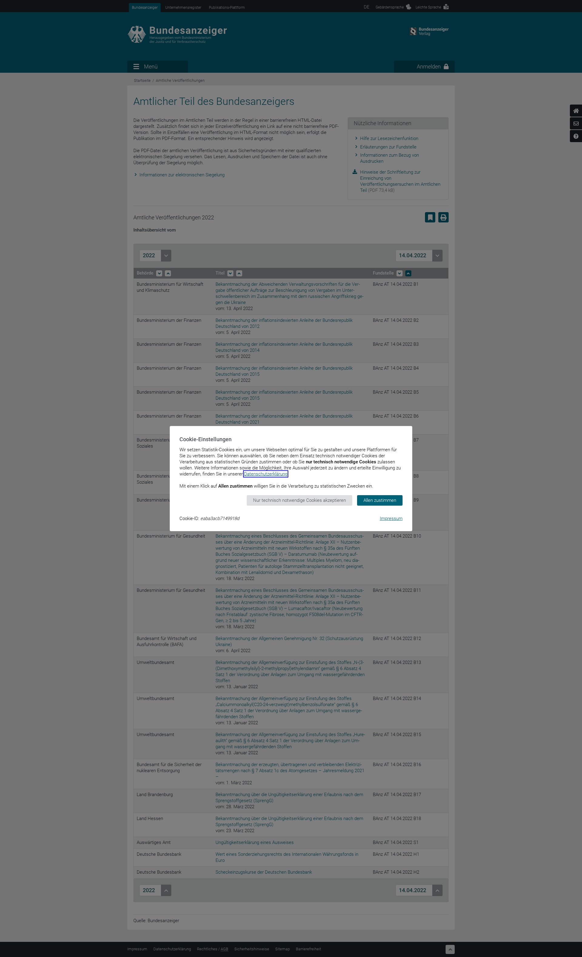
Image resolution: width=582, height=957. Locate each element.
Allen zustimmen (379, 500)
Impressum (391, 518)
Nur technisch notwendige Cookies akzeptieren (299, 500)
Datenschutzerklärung (265, 474)
